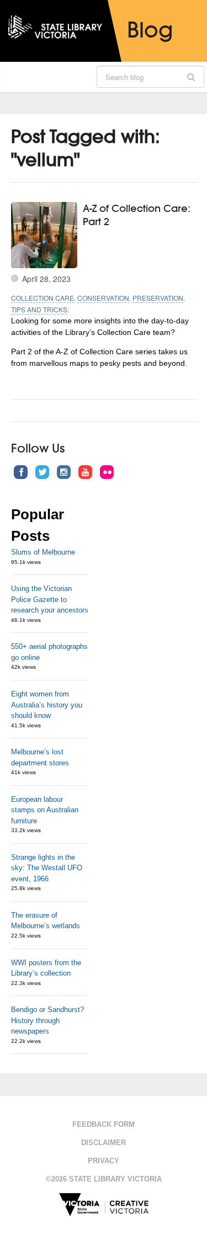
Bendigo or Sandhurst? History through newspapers (47, 1020)
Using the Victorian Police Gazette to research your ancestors (49, 599)
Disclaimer (103, 1142)
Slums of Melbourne (43, 552)
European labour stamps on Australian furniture (44, 810)
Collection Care (42, 297)
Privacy (103, 1161)
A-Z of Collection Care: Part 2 (136, 214)
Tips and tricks (39, 309)
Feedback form (103, 1124)
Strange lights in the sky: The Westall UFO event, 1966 (46, 868)
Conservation (103, 297)
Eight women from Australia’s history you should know (46, 705)
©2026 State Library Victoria (104, 1179)
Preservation (157, 297)
